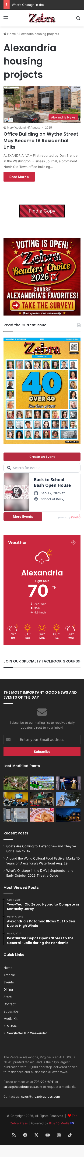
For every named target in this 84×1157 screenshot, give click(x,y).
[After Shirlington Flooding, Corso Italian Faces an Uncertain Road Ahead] (42, 799)
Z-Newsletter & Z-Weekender (25, 1033)
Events (9, 982)
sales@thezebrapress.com (23, 1086)
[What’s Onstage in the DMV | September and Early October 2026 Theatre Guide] (68, 783)
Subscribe (11, 1011)
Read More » (19, 177)
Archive (9, 975)
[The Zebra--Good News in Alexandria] (42, 18)
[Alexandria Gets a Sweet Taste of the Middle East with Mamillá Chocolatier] (16, 815)
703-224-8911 (44, 1082)
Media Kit (11, 1018)
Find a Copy (42, 211)
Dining (8, 989)
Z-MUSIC (10, 1026)
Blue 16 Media (59, 1123)
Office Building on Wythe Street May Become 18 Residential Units (41, 140)
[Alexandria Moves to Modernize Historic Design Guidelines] (16, 799)
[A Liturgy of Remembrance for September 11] (68, 799)
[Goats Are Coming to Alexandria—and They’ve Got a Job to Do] (16, 783)
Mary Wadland (16, 127)
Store (8, 997)
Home (11, 34)
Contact (10, 1004)
